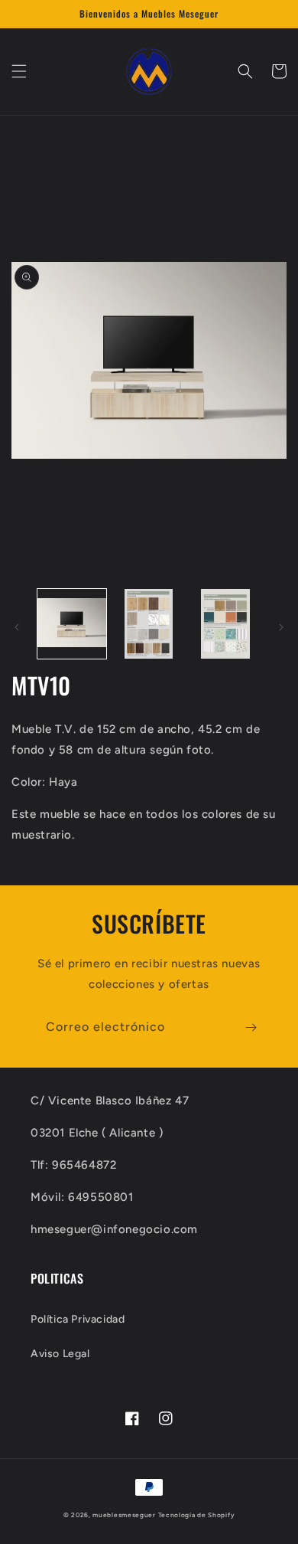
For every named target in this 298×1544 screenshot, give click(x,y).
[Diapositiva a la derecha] (281, 627)
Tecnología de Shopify (196, 1515)
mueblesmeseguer (124, 1515)
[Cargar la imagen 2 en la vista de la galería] (148, 623)
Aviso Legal (60, 1353)
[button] (19, 71)
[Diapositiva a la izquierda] (17, 627)
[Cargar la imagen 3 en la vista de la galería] (225, 623)
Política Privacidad (78, 1319)
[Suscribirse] (250, 1027)
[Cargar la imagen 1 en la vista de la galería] (71, 623)
